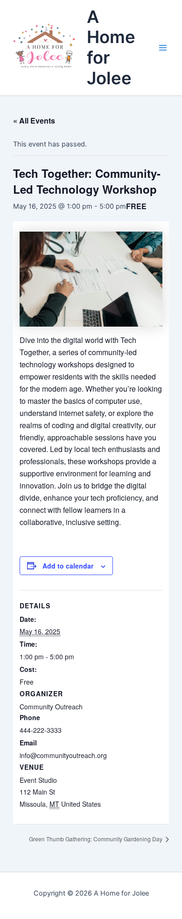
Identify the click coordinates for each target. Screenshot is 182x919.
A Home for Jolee (111, 47)
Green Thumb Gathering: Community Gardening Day (96, 839)
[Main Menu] (163, 48)
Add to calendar (67, 565)
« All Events (34, 120)
